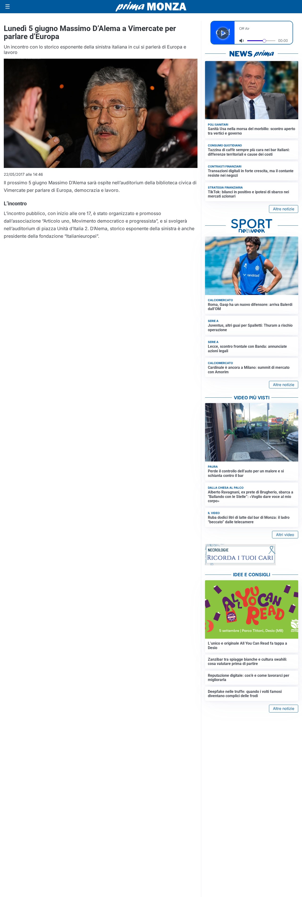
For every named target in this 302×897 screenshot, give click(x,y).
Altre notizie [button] (283, 209)
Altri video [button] (285, 534)
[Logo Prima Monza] (151, 7)
